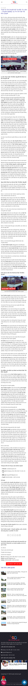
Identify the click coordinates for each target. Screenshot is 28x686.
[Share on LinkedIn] (20, 535)
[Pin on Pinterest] (17, 535)
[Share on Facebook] (10, 535)
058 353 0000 (8, 560)
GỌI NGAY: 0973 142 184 (14, 563)
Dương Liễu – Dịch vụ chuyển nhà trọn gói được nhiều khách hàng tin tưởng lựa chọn (16, 617)
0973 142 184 (15, 560)
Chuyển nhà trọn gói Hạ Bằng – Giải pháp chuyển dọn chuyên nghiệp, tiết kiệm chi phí (16, 583)
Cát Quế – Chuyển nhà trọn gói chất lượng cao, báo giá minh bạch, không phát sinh (16, 612)
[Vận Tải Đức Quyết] (14, 2)
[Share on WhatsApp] (8, 535)
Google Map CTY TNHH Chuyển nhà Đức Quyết (11, 673)
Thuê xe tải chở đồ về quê (7, 550)
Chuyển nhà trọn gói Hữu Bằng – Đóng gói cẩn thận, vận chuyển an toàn (17, 572)
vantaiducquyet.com (11, 468)
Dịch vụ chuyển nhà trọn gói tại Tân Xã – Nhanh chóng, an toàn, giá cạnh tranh (15, 589)
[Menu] (2, 2)
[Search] (26, 2)
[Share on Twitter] (13, 535)
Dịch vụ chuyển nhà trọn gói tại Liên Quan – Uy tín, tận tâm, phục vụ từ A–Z (16, 578)
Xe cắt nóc (3, 547)
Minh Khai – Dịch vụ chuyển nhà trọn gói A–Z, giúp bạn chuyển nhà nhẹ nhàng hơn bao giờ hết (17, 607)
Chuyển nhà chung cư (6, 552)
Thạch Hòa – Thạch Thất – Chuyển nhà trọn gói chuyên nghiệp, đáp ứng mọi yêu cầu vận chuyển (16, 601)
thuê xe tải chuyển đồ (12, 489)
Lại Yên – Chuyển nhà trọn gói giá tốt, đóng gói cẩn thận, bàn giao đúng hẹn (17, 623)
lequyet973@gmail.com (9, 558)
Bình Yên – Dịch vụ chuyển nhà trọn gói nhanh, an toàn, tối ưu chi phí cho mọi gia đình (17, 595)
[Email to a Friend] (15, 535)
